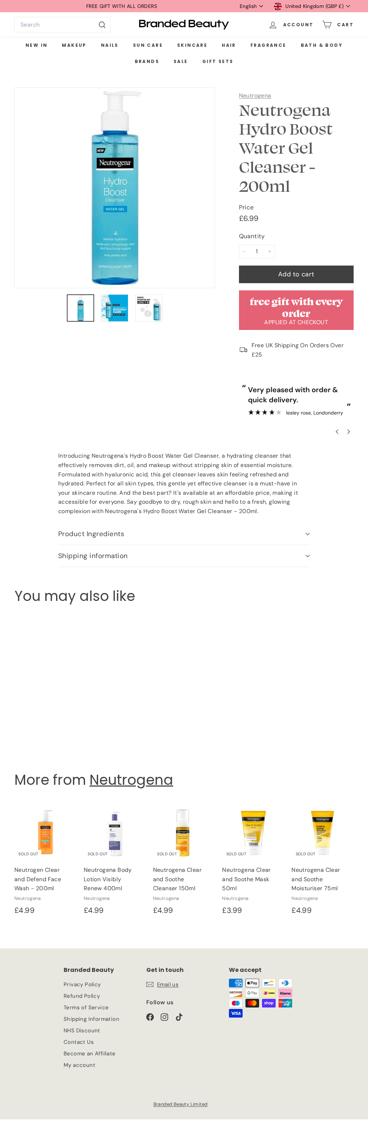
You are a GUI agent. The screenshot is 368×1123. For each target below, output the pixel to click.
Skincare (192, 45)
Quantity (252, 236)
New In (36, 45)
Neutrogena (255, 95)
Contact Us (79, 1042)
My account (79, 1065)
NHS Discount (82, 1030)
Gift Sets (218, 61)
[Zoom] (115, 188)
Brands (147, 61)
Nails (110, 45)
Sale (181, 61)
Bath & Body (321, 45)
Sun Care (148, 45)
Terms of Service (86, 1007)
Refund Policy (82, 996)
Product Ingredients (91, 533)
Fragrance (268, 45)
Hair (229, 45)
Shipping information (93, 555)
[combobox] (62, 25)
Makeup (74, 45)
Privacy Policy (82, 984)
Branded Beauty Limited (180, 1104)
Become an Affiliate (90, 1053)
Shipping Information (91, 1019)
